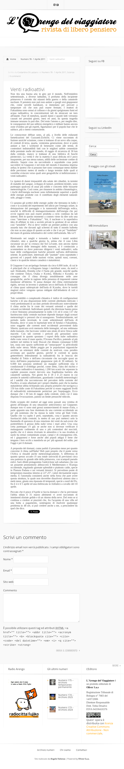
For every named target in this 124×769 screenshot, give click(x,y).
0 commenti (15, 76)
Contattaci (81, 750)
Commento (10, 590)
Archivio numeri (45, 750)
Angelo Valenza (58, 758)
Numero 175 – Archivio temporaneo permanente (65, 684)
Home (13, 59)
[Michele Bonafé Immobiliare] (103, 248)
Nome (8, 559)
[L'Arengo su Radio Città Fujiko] (23, 717)
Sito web (8, 582)
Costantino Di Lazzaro (27, 72)
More (115, 665)
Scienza (70, 72)
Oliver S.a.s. (83, 758)
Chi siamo (65, 750)
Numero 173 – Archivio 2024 (65, 708)
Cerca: (93, 146)
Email (7, 570)
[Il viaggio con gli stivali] (103, 212)
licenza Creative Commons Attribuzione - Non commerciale (99, 728)
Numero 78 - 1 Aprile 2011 (33, 59)
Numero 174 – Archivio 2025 (65, 696)
